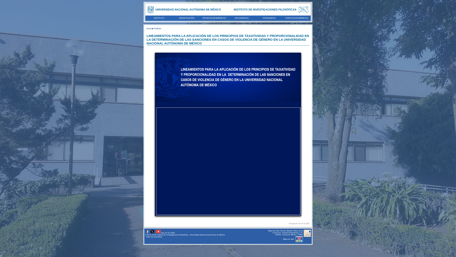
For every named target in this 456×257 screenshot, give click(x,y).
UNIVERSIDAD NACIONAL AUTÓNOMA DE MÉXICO (188, 9)
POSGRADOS (269, 18)
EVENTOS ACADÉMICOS (297, 18)
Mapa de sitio (289, 239)
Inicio (149, 28)
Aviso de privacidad (154, 237)
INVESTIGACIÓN (186, 18)
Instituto (157, 28)
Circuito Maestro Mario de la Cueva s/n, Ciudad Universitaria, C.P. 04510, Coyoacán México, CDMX (288, 233)
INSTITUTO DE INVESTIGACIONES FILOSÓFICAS (265, 9)
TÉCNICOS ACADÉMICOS (214, 18)
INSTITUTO (159, 18)
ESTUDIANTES (241, 18)
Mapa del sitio (273, 231)
